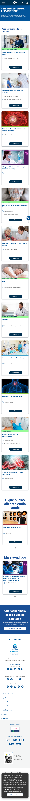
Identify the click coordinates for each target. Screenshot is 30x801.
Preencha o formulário (15, 628)
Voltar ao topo (16, 639)
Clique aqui (17, 755)
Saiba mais (15, 67)
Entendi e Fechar (15, 795)
